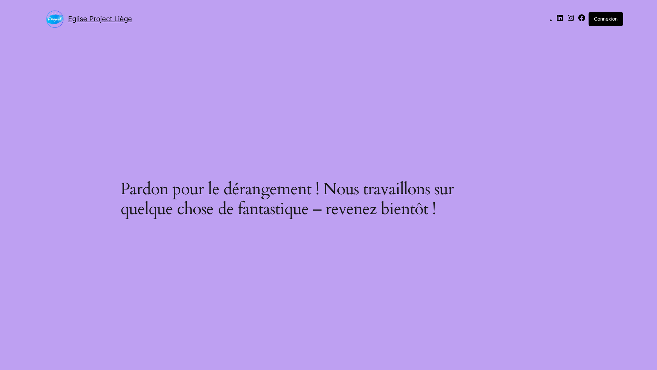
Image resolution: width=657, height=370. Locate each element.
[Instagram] (571, 19)
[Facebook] (582, 19)
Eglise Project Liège (100, 19)
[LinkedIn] (560, 19)
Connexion (606, 19)
